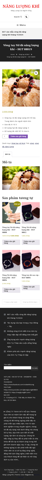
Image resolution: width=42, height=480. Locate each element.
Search (17, 17)
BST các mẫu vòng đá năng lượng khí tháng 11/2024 (13, 33)
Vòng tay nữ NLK (18, 143)
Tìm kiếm (7, 365)
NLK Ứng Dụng (9, 470)
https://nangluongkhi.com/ (21, 392)
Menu (23, 25)
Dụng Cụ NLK (13, 472)
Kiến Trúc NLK (20, 470)
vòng (32, 143)
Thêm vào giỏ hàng (18, 136)
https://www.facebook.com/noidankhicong (19, 384)
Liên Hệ (22, 472)
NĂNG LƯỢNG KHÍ (21, 6)
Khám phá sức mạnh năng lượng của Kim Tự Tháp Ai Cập (21, 353)
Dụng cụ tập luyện (11, 302)
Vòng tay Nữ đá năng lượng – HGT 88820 (31, 302)
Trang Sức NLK (33, 470)
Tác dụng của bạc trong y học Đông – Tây (22, 324)
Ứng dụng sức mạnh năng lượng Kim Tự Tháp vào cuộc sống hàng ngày (22, 343)
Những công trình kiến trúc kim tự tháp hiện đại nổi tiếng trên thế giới (22, 333)
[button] (36, 73)
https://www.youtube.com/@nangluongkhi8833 (21, 390)
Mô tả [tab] (7, 154)
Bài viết (30, 472)
